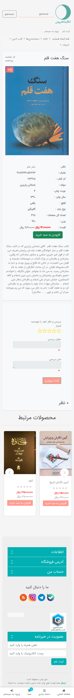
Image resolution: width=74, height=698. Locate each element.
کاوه (31, 481)
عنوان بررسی (54, 339)
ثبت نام (66, 31)
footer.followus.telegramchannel (41, 597)
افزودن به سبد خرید (20, 503)
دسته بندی (44, 694)
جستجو (9, 14)
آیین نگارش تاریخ (59, 482)
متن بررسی (55, 359)
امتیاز (58, 326)
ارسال (63, 683)
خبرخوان (23, 597)
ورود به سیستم (12, 694)
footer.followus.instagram (32, 597)
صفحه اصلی (63, 694)
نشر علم (31, 167)
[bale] (50, 597)
